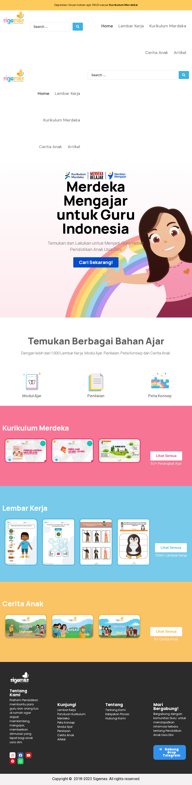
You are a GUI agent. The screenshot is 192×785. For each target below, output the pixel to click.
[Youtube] (28, 755)
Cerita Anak (156, 52)
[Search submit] (78, 27)
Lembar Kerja (131, 26)
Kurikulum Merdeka (167, 26)
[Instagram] (12, 755)
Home (107, 26)
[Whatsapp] (20, 761)
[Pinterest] (12, 761)
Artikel (180, 52)
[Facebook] (20, 755)
